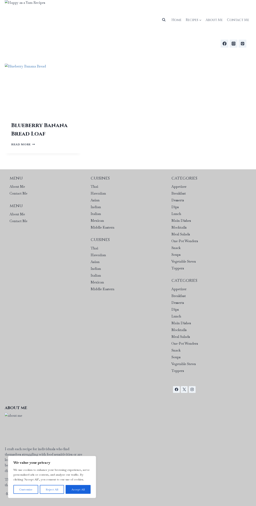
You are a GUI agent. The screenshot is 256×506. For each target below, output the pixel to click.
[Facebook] (224, 43)
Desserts (177, 200)
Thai (94, 186)
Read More (23, 144)
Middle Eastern (102, 227)
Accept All (78, 489)
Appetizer (179, 186)
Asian (95, 200)
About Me (214, 20)
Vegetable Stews (183, 261)
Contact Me (238, 20)
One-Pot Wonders (184, 241)
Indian (96, 207)
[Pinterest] (242, 43)
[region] (52, 477)
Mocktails (179, 227)
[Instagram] (233, 43)
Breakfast (178, 193)
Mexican (97, 220)
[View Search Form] (163, 19)
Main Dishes (181, 220)
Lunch (176, 214)
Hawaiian (98, 193)
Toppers (177, 268)
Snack (176, 248)
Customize (25, 489)
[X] (184, 389)
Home (176, 20)
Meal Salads (180, 234)
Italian (96, 214)
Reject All (52, 489)
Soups (176, 254)
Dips (175, 207)
